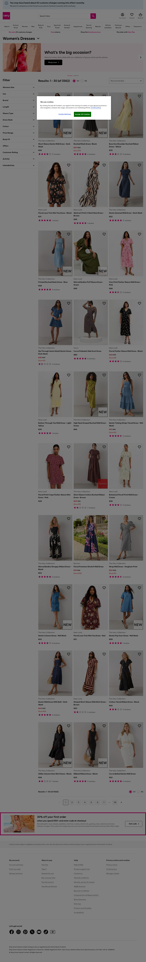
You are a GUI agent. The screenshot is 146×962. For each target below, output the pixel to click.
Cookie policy (96, 108)
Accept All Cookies (82, 114)
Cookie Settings (65, 114)
